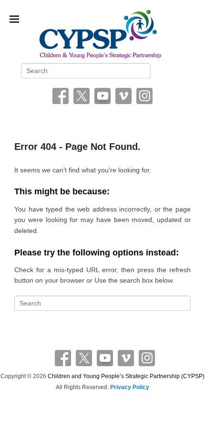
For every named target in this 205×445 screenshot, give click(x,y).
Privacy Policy (129, 387)
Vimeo (123, 96)
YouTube (102, 96)
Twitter (81, 96)
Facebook (60, 96)
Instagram (144, 96)
